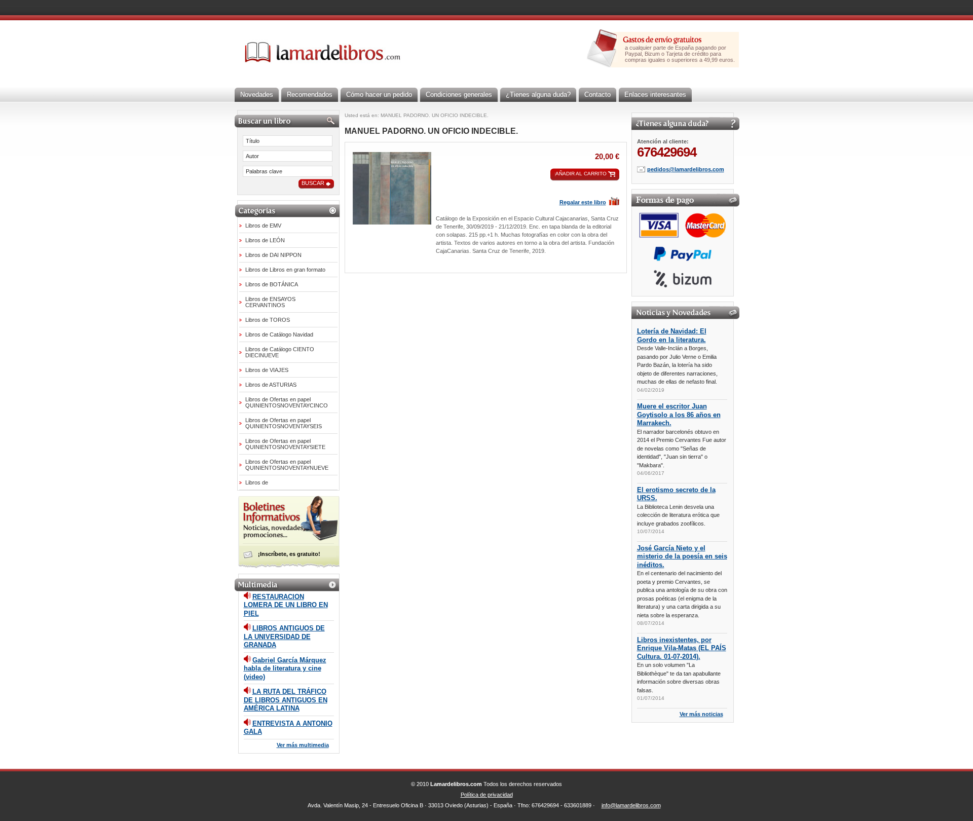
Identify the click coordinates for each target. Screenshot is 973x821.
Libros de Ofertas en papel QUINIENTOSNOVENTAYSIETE (285, 444)
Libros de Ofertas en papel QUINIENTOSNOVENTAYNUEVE (286, 465)
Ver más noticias (701, 714)
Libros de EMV (263, 225)
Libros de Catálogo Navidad (279, 334)
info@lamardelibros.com (631, 805)
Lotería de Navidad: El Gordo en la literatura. (671, 335)
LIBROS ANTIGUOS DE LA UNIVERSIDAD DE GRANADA (284, 636)
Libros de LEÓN (265, 240)
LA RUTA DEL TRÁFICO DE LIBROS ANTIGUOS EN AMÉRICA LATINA (285, 700)
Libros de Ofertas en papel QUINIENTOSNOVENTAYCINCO (286, 402)
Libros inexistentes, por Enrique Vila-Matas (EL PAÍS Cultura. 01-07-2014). (681, 648)
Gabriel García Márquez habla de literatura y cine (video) (285, 668)
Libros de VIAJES (266, 370)
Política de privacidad (487, 795)
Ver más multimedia (303, 745)
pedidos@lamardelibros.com (685, 169)
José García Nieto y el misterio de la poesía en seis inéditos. (682, 556)
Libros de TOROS (267, 320)
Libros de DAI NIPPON (273, 255)
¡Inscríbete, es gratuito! (289, 554)
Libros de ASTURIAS (270, 385)
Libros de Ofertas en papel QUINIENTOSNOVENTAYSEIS (283, 423)
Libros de (256, 482)
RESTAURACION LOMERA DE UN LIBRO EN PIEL (286, 605)
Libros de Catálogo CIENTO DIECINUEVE (279, 352)
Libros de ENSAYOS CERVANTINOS (270, 302)
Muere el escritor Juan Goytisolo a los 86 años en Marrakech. (679, 414)
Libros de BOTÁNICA (271, 284)
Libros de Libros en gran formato (285, 270)
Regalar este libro (582, 202)
